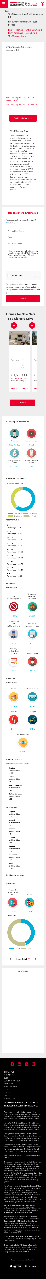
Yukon (30, 1119)
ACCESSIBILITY (9, 1098)
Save (13, 388)
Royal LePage (23, 4)
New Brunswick (35, 1114)
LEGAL (6, 1090)
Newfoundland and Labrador (13, 1116)
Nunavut (37, 1119)
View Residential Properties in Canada (16, 1155)
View (24, 388)
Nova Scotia (8, 1119)
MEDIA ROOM (9, 1075)
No (9, 223)
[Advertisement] (23, 1012)
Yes (13, 223)
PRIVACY (7, 1093)
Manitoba (15, 1114)
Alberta (29, 1112)
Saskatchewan (24, 1114)
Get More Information (23, 118)
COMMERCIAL (9, 1084)
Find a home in (9, 1112)
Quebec (23, 1112)
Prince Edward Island (20, 1119)
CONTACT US (9, 1072)
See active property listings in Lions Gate (22, 105)
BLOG (6, 1078)
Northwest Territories (31, 1116)
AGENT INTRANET (10, 1087)
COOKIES (7, 1096)
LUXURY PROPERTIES (12, 1081)
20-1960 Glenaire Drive (19, 378)
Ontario (16, 1112)
